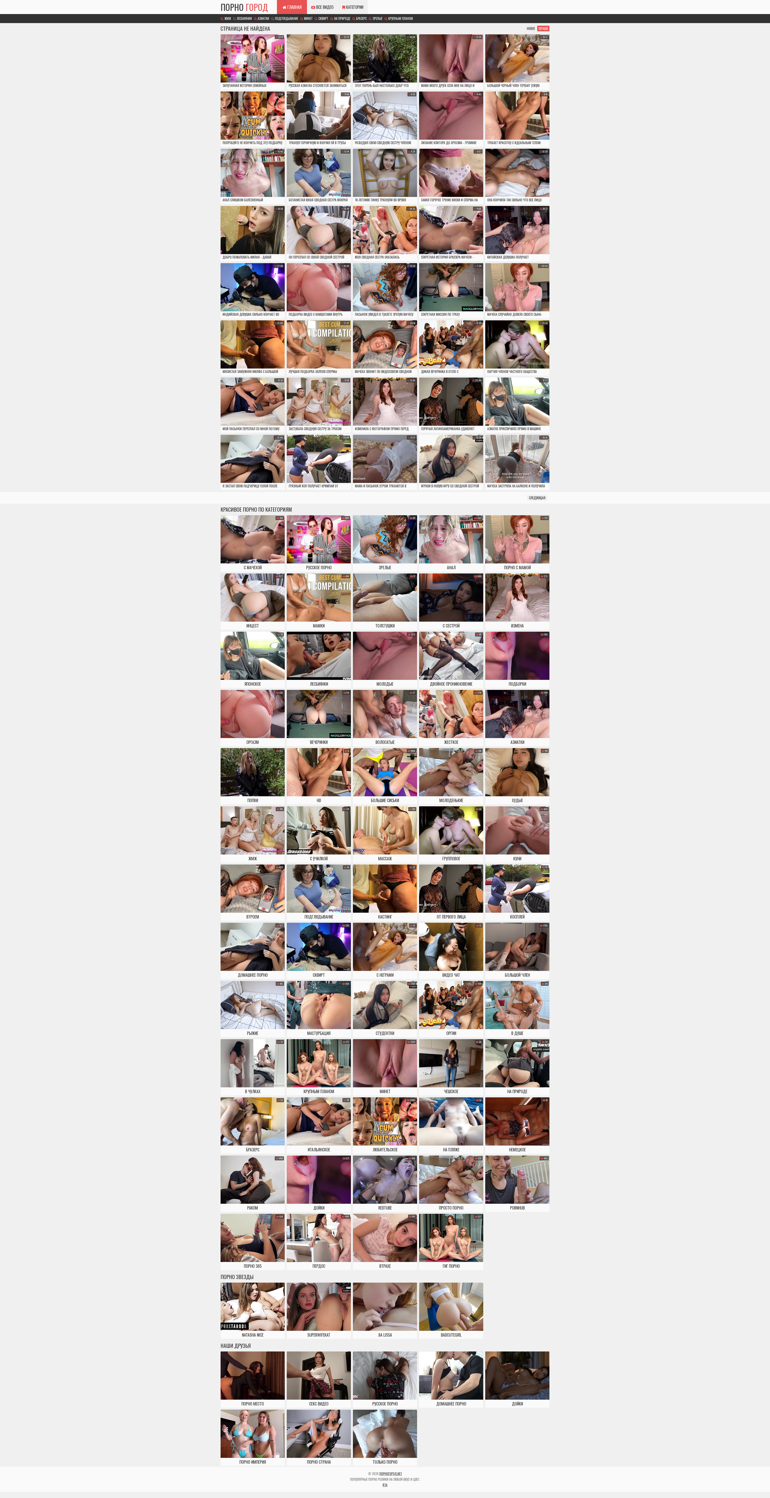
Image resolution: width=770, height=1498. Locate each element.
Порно (244, 7)
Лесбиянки (244, 18)
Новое (531, 28)
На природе (341, 18)
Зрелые (377, 18)
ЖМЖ (227, 18)
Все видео (324, 7)
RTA (385, 1485)
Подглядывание (286, 18)
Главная (294, 7)
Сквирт (323, 18)
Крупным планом (400, 18)
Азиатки (263, 18)
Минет (308, 18)
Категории (354, 7)
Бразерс (361, 18)
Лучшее (543, 28)
